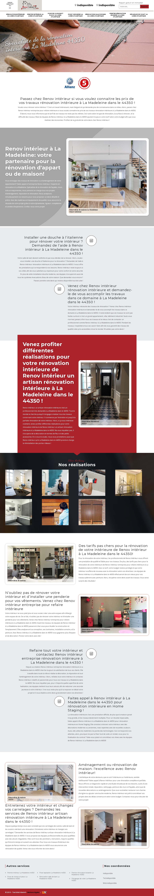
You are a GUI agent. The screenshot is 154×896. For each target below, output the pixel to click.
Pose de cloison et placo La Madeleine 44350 (17, 878)
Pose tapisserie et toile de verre (129, 490)
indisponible (85, 5)
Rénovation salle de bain (20, 519)
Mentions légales (33, 892)
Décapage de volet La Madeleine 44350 (84, 879)
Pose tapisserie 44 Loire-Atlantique (75, 15)
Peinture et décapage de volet (93, 519)
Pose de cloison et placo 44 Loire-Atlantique (55, 15)
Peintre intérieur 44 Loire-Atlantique (35, 15)
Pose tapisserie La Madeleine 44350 (52, 873)
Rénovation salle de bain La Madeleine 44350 (49, 878)
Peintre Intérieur (55, 491)
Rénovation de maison (17, 490)
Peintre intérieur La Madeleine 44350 (20, 873)
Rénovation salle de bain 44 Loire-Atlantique (95, 15)
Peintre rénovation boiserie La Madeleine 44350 (83, 874)
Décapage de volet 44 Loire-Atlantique (139, 15)
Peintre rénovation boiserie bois (57, 519)
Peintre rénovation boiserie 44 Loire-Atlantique (118, 15)
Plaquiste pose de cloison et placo (93, 490)
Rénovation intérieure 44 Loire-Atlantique (15, 15)
